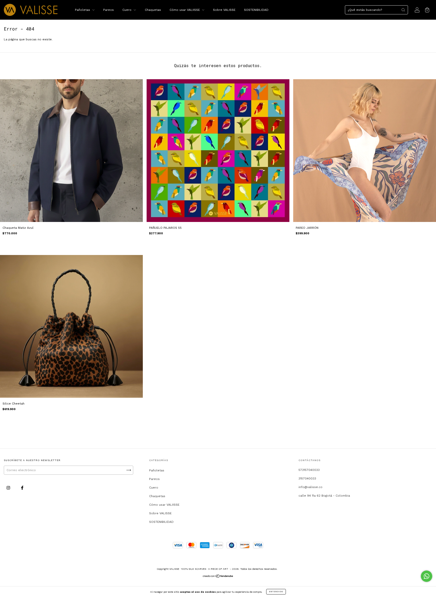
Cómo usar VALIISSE (185, 10)
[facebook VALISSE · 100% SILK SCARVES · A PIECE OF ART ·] (22, 488)
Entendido (276, 591)
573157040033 (309, 470)
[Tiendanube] (218, 577)
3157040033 (307, 478)
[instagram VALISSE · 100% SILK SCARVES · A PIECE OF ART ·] (9, 488)
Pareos (108, 10)
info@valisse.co (310, 487)
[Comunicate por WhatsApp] (426, 576)
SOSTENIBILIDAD (256, 10)
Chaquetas (153, 10)
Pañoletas (83, 10)
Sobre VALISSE (224, 10)
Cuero (127, 10)
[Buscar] (403, 10)
